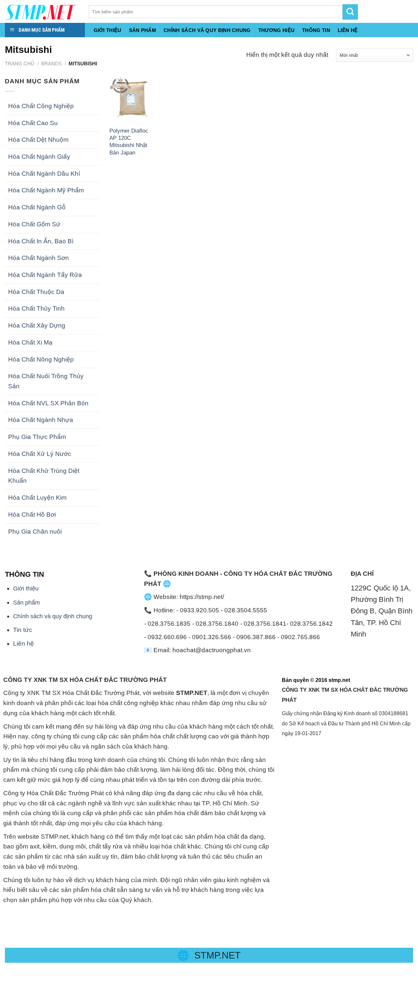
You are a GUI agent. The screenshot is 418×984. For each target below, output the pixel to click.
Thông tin (316, 30)
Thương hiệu (276, 30)
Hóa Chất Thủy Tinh (36, 308)
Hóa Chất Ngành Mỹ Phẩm (46, 190)
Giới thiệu (107, 30)
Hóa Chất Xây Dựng (36, 325)
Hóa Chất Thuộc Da (36, 291)
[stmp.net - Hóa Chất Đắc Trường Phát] (42, 11)
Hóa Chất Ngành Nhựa (40, 419)
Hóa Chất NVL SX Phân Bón (48, 403)
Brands (51, 63)
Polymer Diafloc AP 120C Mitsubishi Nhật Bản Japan (128, 141)
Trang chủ (19, 63)
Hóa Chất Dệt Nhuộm (38, 139)
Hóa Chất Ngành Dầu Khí (44, 173)
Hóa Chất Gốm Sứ (34, 224)
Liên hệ (23, 643)
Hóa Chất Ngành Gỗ (37, 207)
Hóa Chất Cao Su (33, 123)
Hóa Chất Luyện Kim (37, 497)
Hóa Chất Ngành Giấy (39, 156)
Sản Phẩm (142, 30)
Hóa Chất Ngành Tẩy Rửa (45, 274)
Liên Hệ (348, 30)
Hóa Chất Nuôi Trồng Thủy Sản (46, 381)
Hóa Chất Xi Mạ (30, 342)
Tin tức (22, 629)
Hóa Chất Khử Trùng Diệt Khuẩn (43, 475)
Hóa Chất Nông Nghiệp (41, 359)
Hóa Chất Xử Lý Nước (39, 453)
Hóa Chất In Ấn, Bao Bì (40, 241)
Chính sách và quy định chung (207, 30)
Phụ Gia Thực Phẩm (37, 436)
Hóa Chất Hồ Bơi (32, 514)
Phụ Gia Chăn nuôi (35, 531)
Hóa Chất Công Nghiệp (41, 106)
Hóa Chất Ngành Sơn (38, 257)
